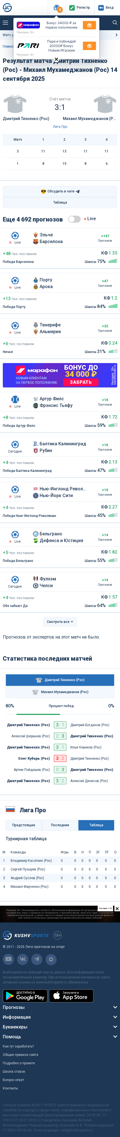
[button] (56, 7)
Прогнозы (14, 1007)
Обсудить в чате (58, 191)
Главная (9, 46)
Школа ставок (14, 1072)
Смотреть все (58, 622)
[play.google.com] (25, 995)
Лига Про (60, 127)
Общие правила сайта (20, 1055)
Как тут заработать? (18, 1046)
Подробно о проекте (19, 1063)
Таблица (60, 202)
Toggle (74, 219)
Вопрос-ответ (13, 1080)
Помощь (12, 1036)
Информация (17, 1017)
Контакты (10, 1088)
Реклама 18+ (26, 32)
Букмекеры (15, 1027)
